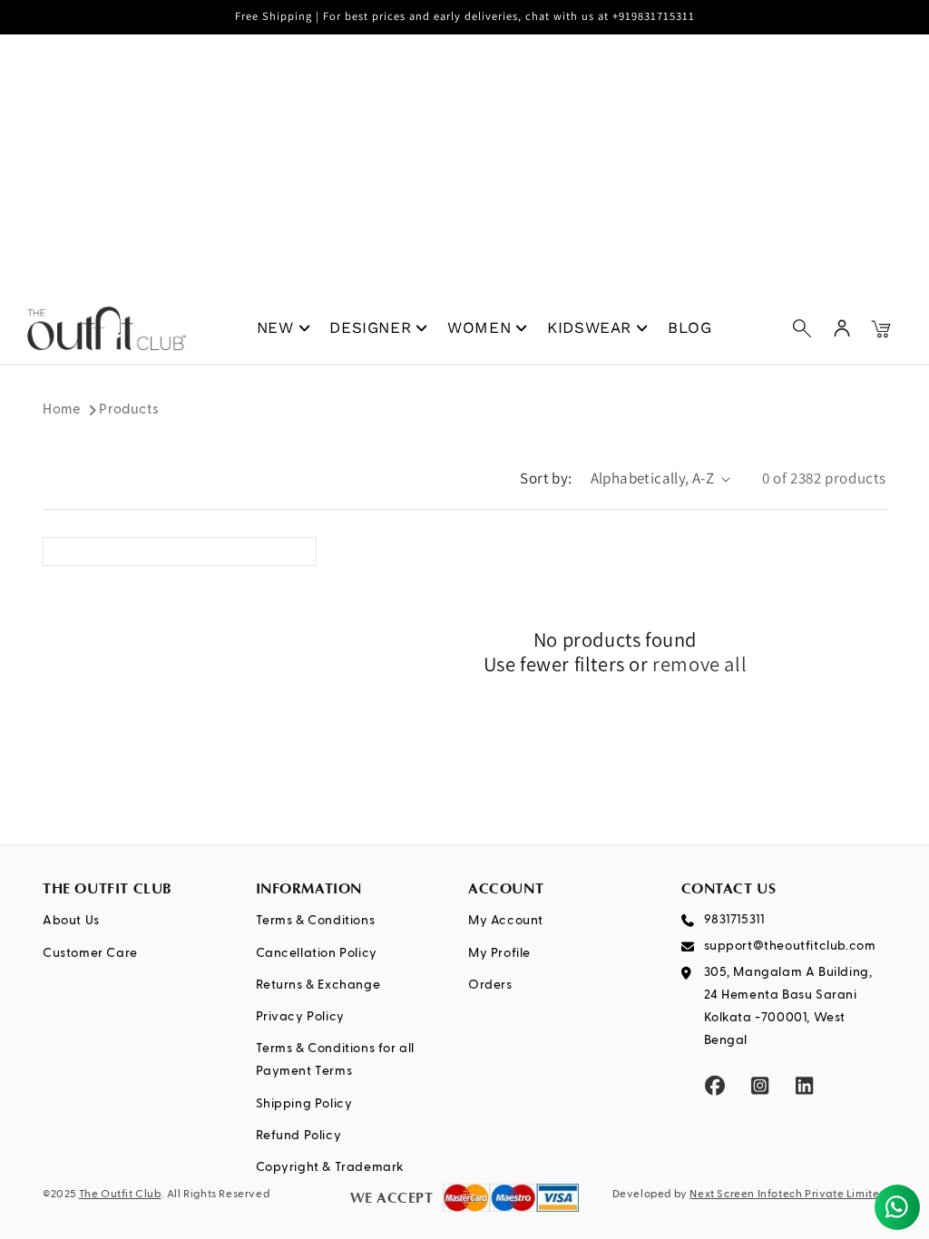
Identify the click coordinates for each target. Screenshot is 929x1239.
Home (62, 409)
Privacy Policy (300, 1016)
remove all (699, 664)
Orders (490, 985)
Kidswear (589, 327)
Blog (689, 327)
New (275, 327)
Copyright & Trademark (331, 1167)
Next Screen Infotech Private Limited (787, 1194)
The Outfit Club (120, 1194)
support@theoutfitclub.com (790, 946)
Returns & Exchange (318, 985)
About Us (71, 920)
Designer (370, 327)
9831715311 (734, 919)
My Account (505, 920)
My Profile (499, 953)
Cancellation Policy (316, 953)
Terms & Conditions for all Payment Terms (336, 1060)
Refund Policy (299, 1135)
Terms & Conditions (316, 920)
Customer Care (90, 953)
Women (479, 327)
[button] (802, 328)
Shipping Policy (304, 1104)
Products (129, 409)
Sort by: (546, 478)
